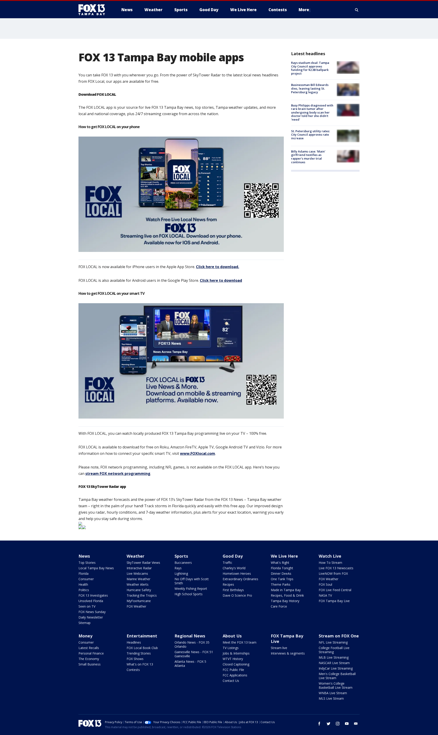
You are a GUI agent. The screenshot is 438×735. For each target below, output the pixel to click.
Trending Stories (139, 653)
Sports (181, 556)
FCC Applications (235, 675)
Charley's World (234, 568)
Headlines (134, 642)
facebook (319, 723)
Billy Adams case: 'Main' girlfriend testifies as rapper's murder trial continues (308, 156)
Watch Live (330, 556)
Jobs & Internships (236, 653)
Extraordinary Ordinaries (240, 579)
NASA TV (325, 595)
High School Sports (189, 594)
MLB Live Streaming (334, 657)
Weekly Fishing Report (191, 588)
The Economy (88, 659)
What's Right (280, 562)
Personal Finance (91, 653)
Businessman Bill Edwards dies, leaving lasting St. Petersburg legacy (309, 88)
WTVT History (233, 659)
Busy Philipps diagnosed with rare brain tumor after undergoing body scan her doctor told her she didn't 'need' (312, 112)
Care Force (279, 606)
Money (85, 636)
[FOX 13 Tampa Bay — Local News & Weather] (93, 9)
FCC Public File (233, 670)
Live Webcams (137, 573)
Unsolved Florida (90, 601)
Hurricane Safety (139, 590)
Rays (178, 568)
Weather (135, 556)
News (84, 556)
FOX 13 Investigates (93, 595)
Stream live (279, 648)
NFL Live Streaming (333, 642)
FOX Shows (135, 659)
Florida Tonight (282, 568)
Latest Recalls (88, 648)
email (356, 723)
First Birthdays (233, 590)
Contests (133, 670)
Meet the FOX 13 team (239, 642)
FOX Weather (136, 606)
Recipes (228, 584)
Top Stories (87, 562)
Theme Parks (280, 584)
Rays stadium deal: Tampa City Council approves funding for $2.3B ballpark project (310, 68)
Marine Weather (138, 579)
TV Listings (231, 648)
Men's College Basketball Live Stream (337, 676)
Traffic (227, 562)
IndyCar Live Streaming (336, 668)
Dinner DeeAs (281, 573)
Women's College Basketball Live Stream (335, 685)
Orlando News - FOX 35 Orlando (192, 644)
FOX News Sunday (92, 612)
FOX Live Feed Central (335, 590)
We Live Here (284, 556)
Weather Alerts (138, 584)
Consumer (86, 579)
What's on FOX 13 (140, 664)
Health (83, 584)
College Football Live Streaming (334, 650)
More (304, 9)
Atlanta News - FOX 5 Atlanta (190, 663)
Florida (83, 573)
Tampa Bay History (285, 601)
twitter (328, 723)
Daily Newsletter (90, 617)
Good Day (233, 556)
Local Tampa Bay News (96, 568)
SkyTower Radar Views (143, 562)
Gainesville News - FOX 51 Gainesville (194, 654)
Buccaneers (183, 562)
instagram (337, 723)
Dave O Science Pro (237, 595)
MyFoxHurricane (139, 601)
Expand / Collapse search (357, 9)
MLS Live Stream (331, 698)
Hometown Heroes (237, 573)
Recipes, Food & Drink (287, 595)
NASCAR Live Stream (334, 663)
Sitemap (84, 623)
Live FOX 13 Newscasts (336, 568)
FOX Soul (325, 584)
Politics (83, 590)
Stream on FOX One (339, 636)
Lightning (181, 573)
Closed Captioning (236, 664)
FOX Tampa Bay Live (334, 601)
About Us (232, 636)
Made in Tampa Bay (286, 590)
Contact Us (231, 680)
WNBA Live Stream (333, 693)
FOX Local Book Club (142, 648)
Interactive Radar (139, 568)
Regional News (190, 636)
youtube (346, 723)
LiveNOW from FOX (333, 573)
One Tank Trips (282, 579)
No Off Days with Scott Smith (192, 581)
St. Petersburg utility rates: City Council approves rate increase (310, 134)
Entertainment (142, 636)
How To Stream (330, 562)
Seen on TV (86, 606)
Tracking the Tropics (142, 595)
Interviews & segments (288, 653)
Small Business (89, 664)
